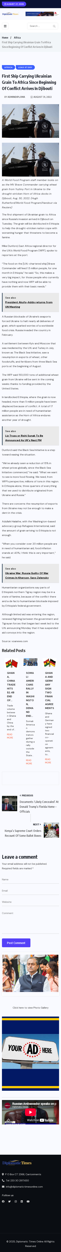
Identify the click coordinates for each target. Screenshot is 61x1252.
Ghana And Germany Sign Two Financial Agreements (49, 690)
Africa (17, 37)
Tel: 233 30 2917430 (17, 1180)
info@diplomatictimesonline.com (24, 1186)
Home (5, 37)
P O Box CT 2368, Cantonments (23, 1174)
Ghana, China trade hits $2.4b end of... (11, 686)
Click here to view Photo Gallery (30, 1007)
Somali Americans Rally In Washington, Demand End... (30, 694)
